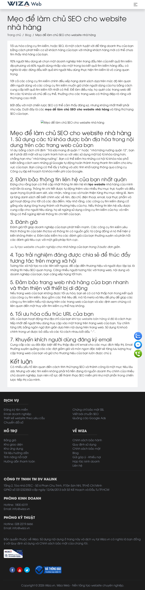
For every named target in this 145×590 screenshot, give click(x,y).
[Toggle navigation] (135, 4)
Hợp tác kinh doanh (86, 461)
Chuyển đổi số (13, 422)
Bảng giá (10, 440)
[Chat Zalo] (138, 335)
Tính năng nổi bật (15, 457)
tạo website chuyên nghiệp (37, 246)
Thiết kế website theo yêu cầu (24, 418)
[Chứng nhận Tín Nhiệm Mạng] (13, 553)
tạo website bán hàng (91, 318)
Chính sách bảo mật (86, 448)
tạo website (96, 184)
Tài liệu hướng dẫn (16, 453)
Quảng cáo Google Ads (89, 418)
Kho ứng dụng (13, 448)
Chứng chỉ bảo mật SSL (88, 409)
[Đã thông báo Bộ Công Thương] (48, 570)
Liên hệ (77, 465)
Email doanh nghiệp (17, 414)
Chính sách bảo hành (87, 440)
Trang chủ (14, 35)
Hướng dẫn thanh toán (19, 461)
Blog (28, 35)
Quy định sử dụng (84, 444)
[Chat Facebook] (138, 344)
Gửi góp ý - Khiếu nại (86, 457)
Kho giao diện (13, 444)
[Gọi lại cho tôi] (138, 353)
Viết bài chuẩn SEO (85, 414)
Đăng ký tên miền (16, 409)
